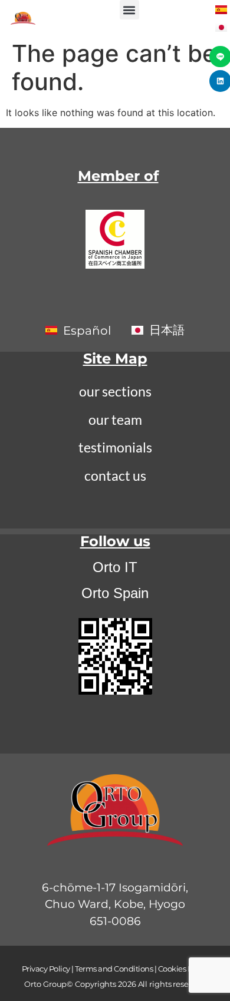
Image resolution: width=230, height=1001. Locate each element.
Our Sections (115, 391)
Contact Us (115, 475)
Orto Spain (115, 593)
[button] (129, 9)
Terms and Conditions (114, 968)
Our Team (115, 419)
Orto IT (115, 567)
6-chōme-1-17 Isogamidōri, (115, 887)
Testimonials (115, 447)
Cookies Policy (183, 968)
